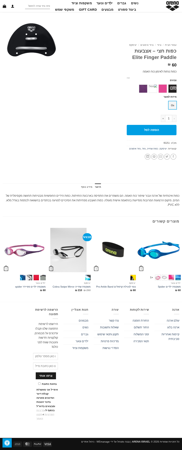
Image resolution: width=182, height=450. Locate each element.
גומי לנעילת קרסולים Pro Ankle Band (116, 286)
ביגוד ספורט (127, 9)
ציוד (159, 45)
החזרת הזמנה (141, 320)
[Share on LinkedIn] (148, 157)
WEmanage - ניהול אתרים (95, 441)
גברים (121, 3)
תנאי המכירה (141, 341)
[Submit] (22, 6)
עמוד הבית (170, 45)
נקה (128, 78)
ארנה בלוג (173, 327)
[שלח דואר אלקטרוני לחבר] (161, 157)
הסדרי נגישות (111, 348)
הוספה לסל (151, 129)
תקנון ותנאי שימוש (108, 334)
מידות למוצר (170, 97)
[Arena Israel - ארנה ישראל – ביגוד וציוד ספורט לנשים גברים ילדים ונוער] (161, 6)
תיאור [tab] (98, 187)
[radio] (172, 89)
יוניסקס (133, 45)
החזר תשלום (141, 327)
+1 (151, 277)
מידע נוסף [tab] (86, 187)
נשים (134, 3)
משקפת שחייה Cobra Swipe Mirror (72, 286)
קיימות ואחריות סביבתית (170, 336)
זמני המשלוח (141, 334)
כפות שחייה (152, 148)
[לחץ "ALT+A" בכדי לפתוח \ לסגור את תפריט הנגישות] (7, 443)
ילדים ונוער (105, 3)
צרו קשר (114, 320)
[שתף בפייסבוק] (173, 157)
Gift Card (88, 9)
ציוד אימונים (147, 45)
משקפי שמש (64, 9)
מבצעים (107, 9)
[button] (12, 6)
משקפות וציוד (81, 3)
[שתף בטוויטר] (167, 157)
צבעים (173, 80)
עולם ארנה (173, 320)
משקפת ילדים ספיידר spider (30, 286)
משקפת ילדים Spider (169, 286)
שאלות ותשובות (109, 327)
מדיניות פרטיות (110, 341)
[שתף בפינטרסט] (154, 157)
